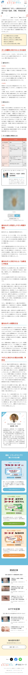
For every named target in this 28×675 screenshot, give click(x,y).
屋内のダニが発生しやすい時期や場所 (12, 37)
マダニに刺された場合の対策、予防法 (12, 43)
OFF (17, 215)
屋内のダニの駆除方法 (8, 41)
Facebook (15, 659)
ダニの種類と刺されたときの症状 (11, 35)
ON (11, 215)
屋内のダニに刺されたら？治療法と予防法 (13, 39)
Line (20, 659)
